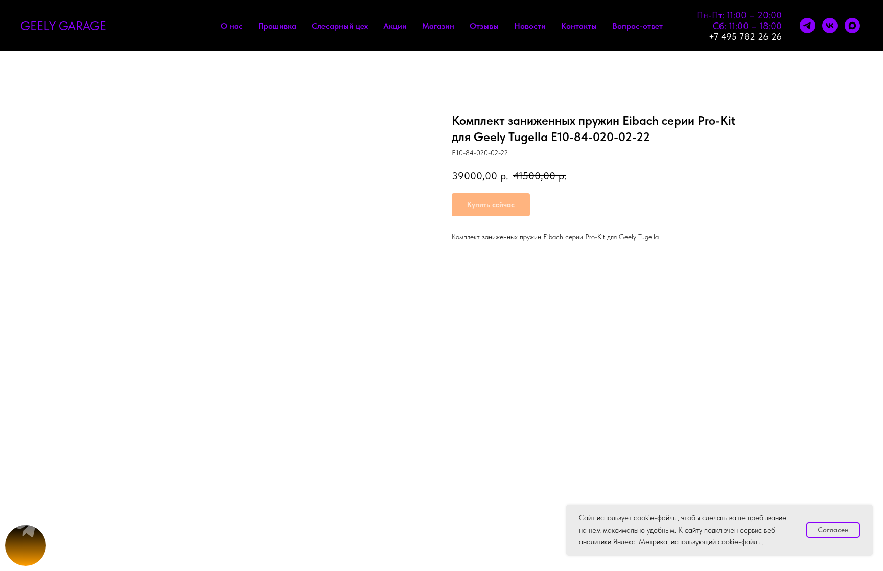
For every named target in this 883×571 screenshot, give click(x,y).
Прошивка (277, 26)
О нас (232, 26)
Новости (530, 26)
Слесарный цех (340, 26)
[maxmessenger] (852, 25)
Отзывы (484, 26)
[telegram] (807, 25)
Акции (395, 26)
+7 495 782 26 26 (745, 36)
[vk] (830, 25)
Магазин (438, 26)
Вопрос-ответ (637, 26)
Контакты (579, 26)
